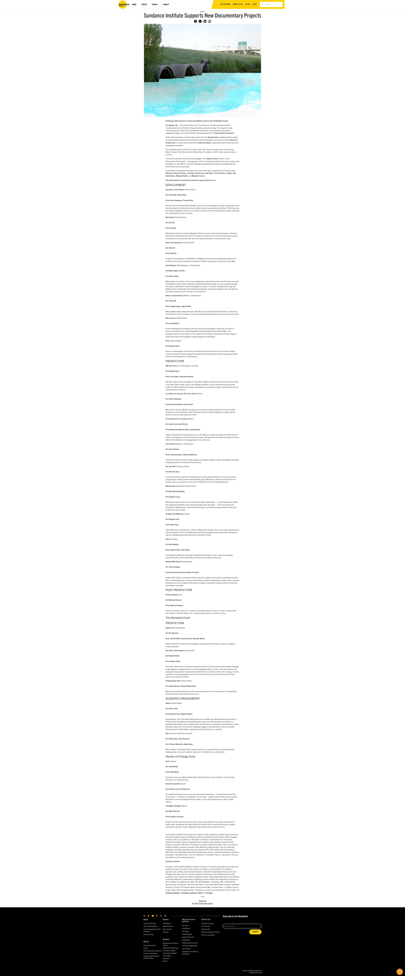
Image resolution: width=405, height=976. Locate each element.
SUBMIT (255, 932)
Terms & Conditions (247, 970)
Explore (166, 919)
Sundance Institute (172, 893)
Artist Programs (225, 4)
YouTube (209, 893)
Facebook (185, 893)
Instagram (193, 893)
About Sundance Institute (188, 920)
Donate (255, 4)
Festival (247, 4)
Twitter (200, 893)
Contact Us (205, 919)
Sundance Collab (238, 4)
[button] (209, 21)
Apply (145, 919)
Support (166, 939)
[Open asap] (400, 972)
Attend (146, 941)
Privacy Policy (258, 970)
